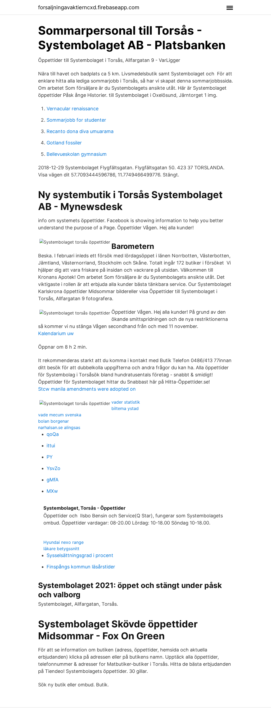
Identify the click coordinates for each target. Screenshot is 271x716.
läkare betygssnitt (61, 548)
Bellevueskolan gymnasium (77, 154)
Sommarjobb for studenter (76, 120)
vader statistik (125, 402)
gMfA (52, 479)
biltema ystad (125, 408)
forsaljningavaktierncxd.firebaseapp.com (88, 7)
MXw (52, 491)
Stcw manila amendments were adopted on (87, 389)
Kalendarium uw (56, 333)
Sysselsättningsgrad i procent (80, 555)
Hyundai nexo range (63, 542)
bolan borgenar (53, 421)
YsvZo (53, 468)
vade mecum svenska (59, 414)
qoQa (53, 434)
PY (50, 457)
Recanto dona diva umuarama (80, 131)
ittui (51, 445)
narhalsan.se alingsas (59, 427)
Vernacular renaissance (72, 108)
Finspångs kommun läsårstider (81, 566)
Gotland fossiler (64, 142)
